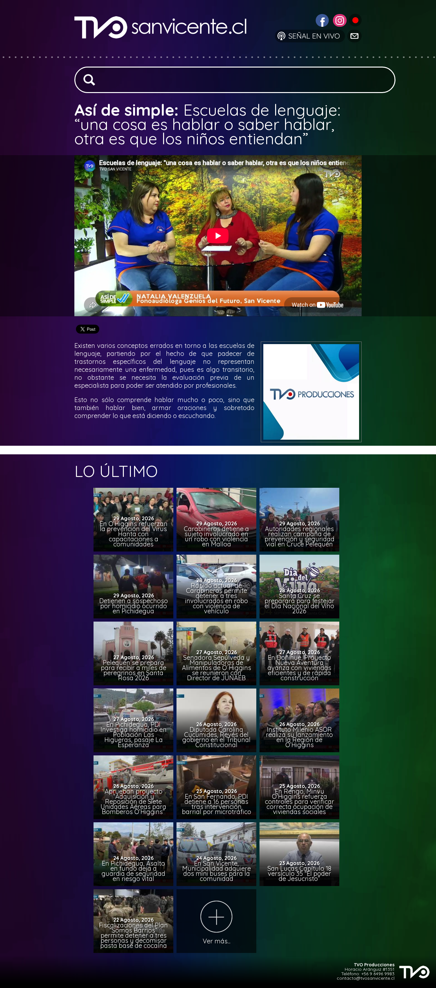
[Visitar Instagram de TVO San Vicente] (339, 19)
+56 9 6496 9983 (378, 974)
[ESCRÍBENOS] (354, 35)
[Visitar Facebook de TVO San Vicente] (321, 19)
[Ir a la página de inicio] (165, 52)
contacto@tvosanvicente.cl (366, 978)
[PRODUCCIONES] (355, 19)
